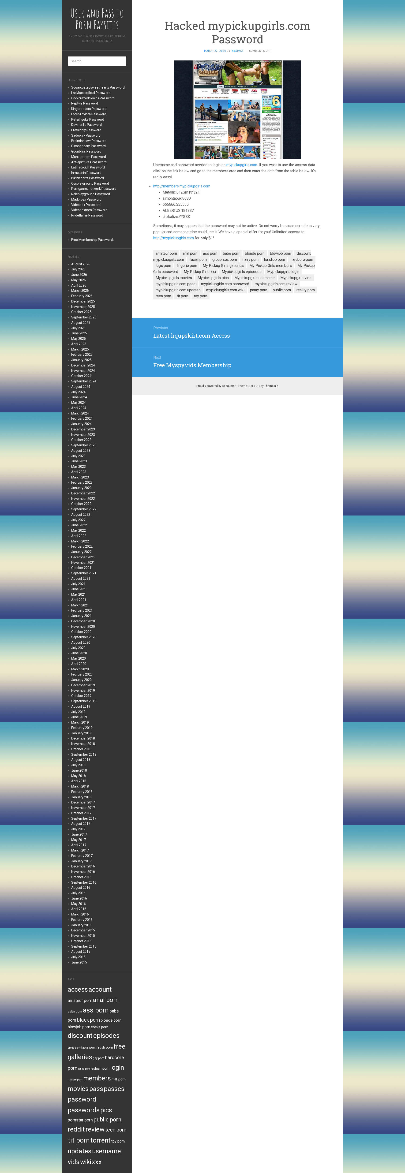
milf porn (119, 1079)
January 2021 (81, 616)
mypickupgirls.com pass (175, 284)
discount (80, 1035)
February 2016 (82, 920)
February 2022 (82, 546)
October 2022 (81, 504)
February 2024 (82, 418)
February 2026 (82, 296)
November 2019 (83, 690)
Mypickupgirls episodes (242, 271)
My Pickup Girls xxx (200, 271)
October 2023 (81, 440)
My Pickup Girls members (270, 265)
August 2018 (80, 760)
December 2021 (83, 557)
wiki (85, 1162)
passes (114, 1089)
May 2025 (78, 338)
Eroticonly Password (86, 130)
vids (73, 1162)
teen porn (115, 1130)
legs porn (163, 265)
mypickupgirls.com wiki (225, 290)
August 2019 (80, 706)
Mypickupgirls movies (174, 278)
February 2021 (82, 610)
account (100, 989)
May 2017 (78, 840)
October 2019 (81, 696)
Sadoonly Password (86, 135)
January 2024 (81, 424)
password (82, 1099)
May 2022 (78, 530)
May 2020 (78, 658)
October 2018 (81, 749)
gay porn (98, 1058)
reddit (76, 1129)
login (117, 1067)
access (78, 989)
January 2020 (81, 680)
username (106, 1151)
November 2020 (83, 626)
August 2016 (80, 887)
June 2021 (79, 589)
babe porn (231, 253)
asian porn (75, 1011)
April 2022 (78, 536)
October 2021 (81, 568)
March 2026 (80, 290)
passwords (84, 1110)
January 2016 (81, 925)
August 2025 (80, 323)
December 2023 (83, 429)
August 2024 (80, 387)
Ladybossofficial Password (90, 93)
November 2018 (83, 744)
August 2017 (80, 824)
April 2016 (78, 909)
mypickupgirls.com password (225, 284)
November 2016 (83, 872)
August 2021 (80, 578)
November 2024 (83, 371)
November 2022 (83, 499)
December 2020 (83, 621)
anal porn (106, 999)
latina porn (84, 1068)
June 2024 (79, 397)
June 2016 (79, 898)
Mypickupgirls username (254, 278)
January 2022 (81, 552)
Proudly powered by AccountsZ (216, 386)
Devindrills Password (86, 125)
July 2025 (78, 328)
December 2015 (83, 930)
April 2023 (78, 472)
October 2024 (81, 376)
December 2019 (83, 685)
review (95, 1129)
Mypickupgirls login (283, 271)
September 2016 (83, 882)
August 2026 (80, 264)
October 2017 (81, 813)
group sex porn (224, 259)
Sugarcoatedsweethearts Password (98, 87)
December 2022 (83, 493)
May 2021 (78, 594)
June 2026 (79, 274)
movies (78, 1089)
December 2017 (83, 802)
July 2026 (78, 269)
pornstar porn (80, 1119)
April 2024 (78, 408)
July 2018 (78, 765)
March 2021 (80, 605)
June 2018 (79, 770)
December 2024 (83, 365)
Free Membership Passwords (92, 240)
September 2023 (83, 445)
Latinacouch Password (88, 167)
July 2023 (78, 456)
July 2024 (78, 392)
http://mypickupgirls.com (173, 238)
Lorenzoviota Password (88, 114)
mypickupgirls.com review (276, 284)
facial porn (88, 1047)
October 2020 (81, 632)
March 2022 (80, 541)
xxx (97, 1162)
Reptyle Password (84, 103)
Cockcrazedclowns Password (93, 98)
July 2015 (78, 957)
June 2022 (79, 525)
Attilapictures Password (89, 162)
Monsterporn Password (88, 157)
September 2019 (83, 701)
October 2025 (81, 312)
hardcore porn (302, 259)
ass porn (96, 1010)
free (119, 1046)
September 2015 (83, 946)
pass (96, 1089)
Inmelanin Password (86, 173)
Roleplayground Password (90, 194)
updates (79, 1151)
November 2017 (83, 808)
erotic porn (74, 1047)
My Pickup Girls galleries (223, 265)
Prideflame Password (87, 215)
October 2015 (81, 941)
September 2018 (83, 754)
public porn (107, 1120)
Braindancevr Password (88, 141)
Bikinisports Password (87, 178)
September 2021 (83, 573)
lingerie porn (187, 265)
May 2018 (78, 776)
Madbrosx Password (86, 199)
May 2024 (78, 402)
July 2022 (78, 520)
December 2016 (83, 866)
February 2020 (82, 674)
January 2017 (81, 861)
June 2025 (79, 333)
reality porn (305, 290)
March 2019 (80, 722)
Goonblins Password (86, 151)
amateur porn (80, 1000)
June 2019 (79, 717)
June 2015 (79, 962)
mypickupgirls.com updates (178, 290)
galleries (80, 1057)
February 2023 (82, 482)
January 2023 (81, 488)
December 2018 (83, 738)
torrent (100, 1140)
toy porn (118, 1141)
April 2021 (78, 600)
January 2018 (81, 797)
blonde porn (111, 1020)
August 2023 (80, 450)
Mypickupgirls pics (213, 278)
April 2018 (78, 781)
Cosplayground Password (90, 183)
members (97, 1078)
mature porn (75, 1079)
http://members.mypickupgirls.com (181, 186)
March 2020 (80, 669)
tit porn (79, 1140)
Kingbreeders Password (88, 109)
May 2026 (78, 280)
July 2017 (78, 829)
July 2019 (78, 712)
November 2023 (83, 435)
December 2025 (83, 301)
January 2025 (81, 360)
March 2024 (80, 413)
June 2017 (79, 834)
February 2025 (82, 354)
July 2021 (78, 584)
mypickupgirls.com (241, 165)
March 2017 (80, 850)
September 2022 (83, 509)
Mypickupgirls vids (295, 278)
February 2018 (82, 792)
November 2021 (83, 562)
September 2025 (83, 317)
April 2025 (78, 344)
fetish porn (104, 1047)
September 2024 (83, 381)
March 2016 (80, 914)
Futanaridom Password (88, 146)
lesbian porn (100, 1068)
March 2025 (80, 349)
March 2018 (80, 786)
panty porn (258, 290)
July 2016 (78, 893)
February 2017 (82, 856)
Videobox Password (86, 205)
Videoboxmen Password (89, 210)
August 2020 (80, 642)
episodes (106, 1035)
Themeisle (271, 386)
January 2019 (81, 733)
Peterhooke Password (87, 119)
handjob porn (274, 259)
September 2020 (83, 637)
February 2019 (82, 728)
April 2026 (78, 285)
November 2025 (83, 307)
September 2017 (83, 818)
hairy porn (251, 259)
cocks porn (99, 1027)
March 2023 (80, 477)
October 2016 (81, 877)
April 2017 (78, 845)
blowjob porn (79, 1027)
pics (106, 1110)
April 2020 (78, 664)
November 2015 (83, 936)
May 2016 (78, 904)
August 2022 (80, 514)
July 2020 (78, 648)
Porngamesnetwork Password (93, 189)
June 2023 (79, 461)
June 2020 (79, 653)
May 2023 (78, 466)
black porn (88, 1020)
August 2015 (80, 951)
